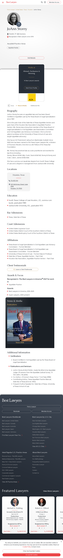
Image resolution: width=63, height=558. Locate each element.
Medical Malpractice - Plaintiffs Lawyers (14, 459)
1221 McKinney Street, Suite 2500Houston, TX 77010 (19, 186)
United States (19, 9)
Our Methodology (37, 459)
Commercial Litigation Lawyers (11, 476)
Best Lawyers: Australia (9, 426)
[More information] (19, 526)
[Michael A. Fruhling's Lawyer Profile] (15, 504)
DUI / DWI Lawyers (7, 470)
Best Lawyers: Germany (9, 432)
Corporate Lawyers (8, 473)
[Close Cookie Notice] (61, 541)
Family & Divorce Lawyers (10, 464)
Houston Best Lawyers (39, 432)
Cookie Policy (27, 547)
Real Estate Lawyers (8, 478)
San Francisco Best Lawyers (40, 437)
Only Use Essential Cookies (31, 551)
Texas (25, 9)
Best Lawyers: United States (10, 421)
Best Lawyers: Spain (8, 429)
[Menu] (3, 2)
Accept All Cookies (31, 555)
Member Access (46, 411)
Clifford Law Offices (42, 512)
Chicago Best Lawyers (39, 426)
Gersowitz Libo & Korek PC (15, 512)
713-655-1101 (14, 180)
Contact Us (35, 473)
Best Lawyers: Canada (8, 423)
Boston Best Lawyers (38, 440)
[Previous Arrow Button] (9, 105)
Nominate (16, 411)
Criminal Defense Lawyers (10, 467)
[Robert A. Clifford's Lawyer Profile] (42, 504)
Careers (34, 470)
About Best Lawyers (38, 456)
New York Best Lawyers (39, 421)
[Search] (42, 2)
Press (33, 467)
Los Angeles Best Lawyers (40, 423)
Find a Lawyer (11, 9)
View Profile (7, 531)
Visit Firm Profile (31, 88)
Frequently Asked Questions (40, 462)
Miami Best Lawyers (38, 443)
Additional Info (35, 105)
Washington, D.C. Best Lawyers (41, 429)
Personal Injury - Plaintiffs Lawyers (12, 456)
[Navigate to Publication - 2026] (20, 325)
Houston (30, 9)
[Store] (45, 2)
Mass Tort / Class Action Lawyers (11, 462)
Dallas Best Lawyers (38, 435)
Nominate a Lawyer (38, 464)
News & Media (22, 105)
